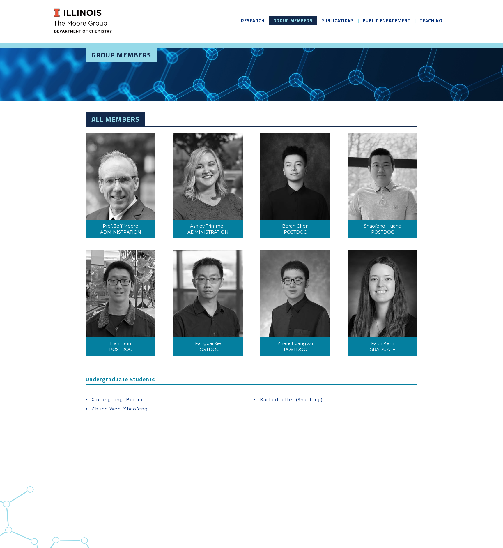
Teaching (430, 20)
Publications (337, 20)
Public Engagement (387, 20)
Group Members (293, 20)
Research (253, 20)
